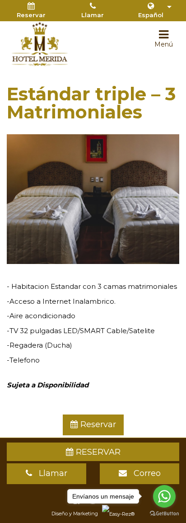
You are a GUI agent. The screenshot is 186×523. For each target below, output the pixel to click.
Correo (144, 473)
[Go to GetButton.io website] (164, 514)
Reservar (97, 424)
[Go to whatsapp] (164, 496)
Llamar (92, 15)
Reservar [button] (31, 15)
